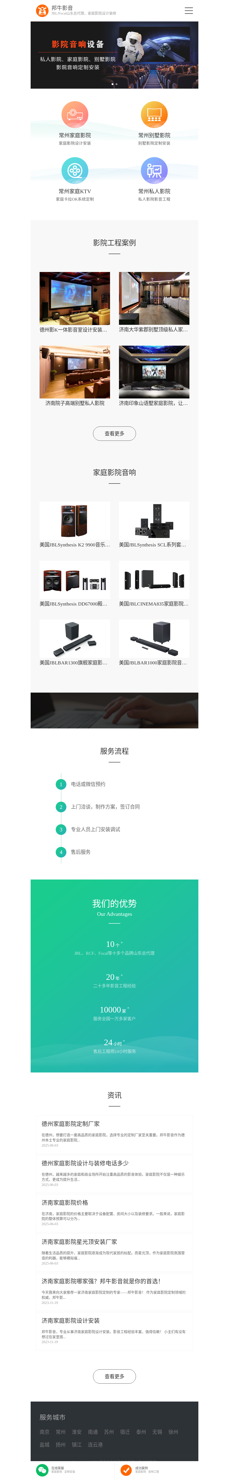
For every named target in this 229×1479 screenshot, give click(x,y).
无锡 (157, 1432)
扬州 (61, 1445)
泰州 (141, 1432)
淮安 (77, 1432)
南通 (93, 1432)
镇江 (77, 1445)
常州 (61, 1432)
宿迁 (125, 1432)
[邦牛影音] (42, 10)
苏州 (109, 1432)
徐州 (173, 1432)
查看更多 (114, 434)
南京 (44, 1432)
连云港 (95, 1445)
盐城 (44, 1445)
